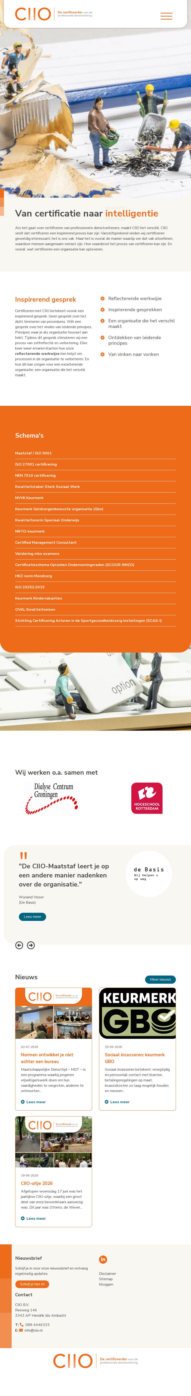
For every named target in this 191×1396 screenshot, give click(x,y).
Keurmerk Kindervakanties (38, 598)
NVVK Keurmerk (29, 497)
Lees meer (32, 916)
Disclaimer (107, 1273)
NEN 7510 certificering (35, 475)
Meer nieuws (160, 979)
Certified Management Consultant (46, 542)
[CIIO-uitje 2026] (53, 1171)
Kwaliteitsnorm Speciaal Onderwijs (47, 520)
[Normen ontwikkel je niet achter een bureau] (53, 1049)
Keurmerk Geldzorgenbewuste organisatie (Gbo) (59, 509)
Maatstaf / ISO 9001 (33, 453)
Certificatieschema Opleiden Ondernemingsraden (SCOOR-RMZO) (74, 564)
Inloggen (106, 1284)
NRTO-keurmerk (30, 531)
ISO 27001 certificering (36, 464)
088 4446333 (37, 1324)
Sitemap (106, 1279)
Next (30, 944)
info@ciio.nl (34, 1330)
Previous (18, 944)
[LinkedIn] (103, 1260)
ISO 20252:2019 (29, 587)
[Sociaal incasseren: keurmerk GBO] (137, 1049)
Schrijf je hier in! (32, 1284)
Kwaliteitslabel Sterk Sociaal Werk (47, 486)
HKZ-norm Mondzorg (33, 576)
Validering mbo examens (37, 553)
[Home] (53, 14)
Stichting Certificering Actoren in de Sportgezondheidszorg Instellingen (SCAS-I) (88, 620)
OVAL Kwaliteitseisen (35, 609)
